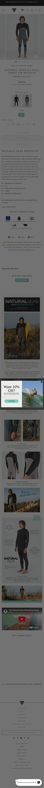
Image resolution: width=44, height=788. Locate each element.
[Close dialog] (42, 382)
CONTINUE (12, 401)
